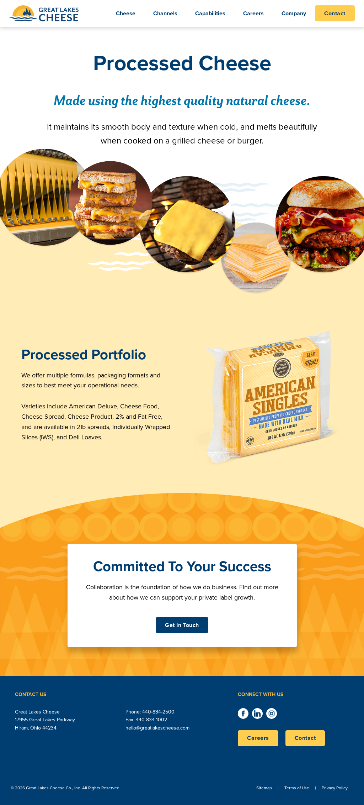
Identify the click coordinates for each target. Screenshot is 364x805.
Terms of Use (296, 788)
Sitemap (264, 788)
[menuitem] (335, 13)
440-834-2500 (158, 712)
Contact (305, 738)
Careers (258, 738)
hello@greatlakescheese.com (157, 728)
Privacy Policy (335, 788)
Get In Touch (182, 625)
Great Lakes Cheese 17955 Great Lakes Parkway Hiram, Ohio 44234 (45, 720)
